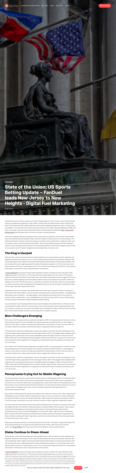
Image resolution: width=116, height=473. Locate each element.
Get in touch (104, 5)
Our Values (45, 5)
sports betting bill (11, 273)
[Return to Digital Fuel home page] (11, 5)
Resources (59, 5)
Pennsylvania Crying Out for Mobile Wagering (35, 374)
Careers (67, 5)
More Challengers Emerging (23, 316)
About (52, 5)
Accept (78, 468)
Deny (86, 468)
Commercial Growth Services (30, 5)
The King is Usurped (18, 253)
